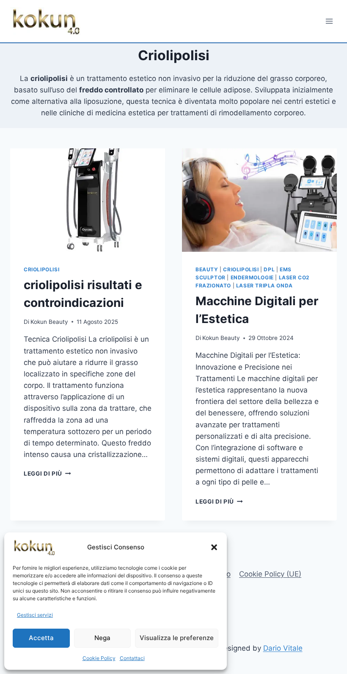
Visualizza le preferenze (177, 638)
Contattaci (132, 658)
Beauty (207, 269)
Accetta (41, 638)
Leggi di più (47, 473)
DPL (269, 269)
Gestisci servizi (35, 615)
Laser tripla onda (264, 285)
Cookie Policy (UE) (270, 574)
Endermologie (252, 277)
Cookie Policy (99, 658)
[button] (214, 547)
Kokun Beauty (49, 321)
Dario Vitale (283, 648)
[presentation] (87, 200)
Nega (102, 638)
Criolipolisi (41, 269)
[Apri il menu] (329, 21)
